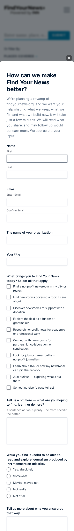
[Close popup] (69, 58)
